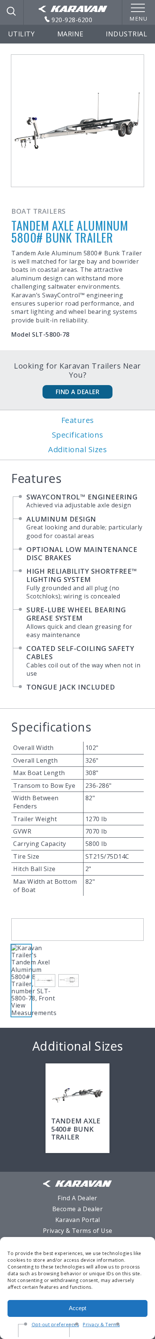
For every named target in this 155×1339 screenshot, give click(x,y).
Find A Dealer (77, 1198)
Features (77, 420)
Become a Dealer (77, 1209)
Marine (70, 33)
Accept (77, 1308)
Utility (21, 33)
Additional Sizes (77, 449)
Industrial (126, 33)
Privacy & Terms (101, 1324)
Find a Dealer (78, 392)
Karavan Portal (77, 1220)
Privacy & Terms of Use (77, 1231)
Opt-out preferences (55, 1324)
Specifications (77, 435)
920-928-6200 (71, 20)
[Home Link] (73, 9)
